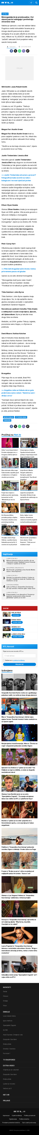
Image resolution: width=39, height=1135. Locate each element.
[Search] (36, 3)
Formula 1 (6, 1053)
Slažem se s (15, 660)
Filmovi (5, 996)
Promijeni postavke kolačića (11, 1122)
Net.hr (17, 434)
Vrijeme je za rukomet (11, 1070)
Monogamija (8, 417)
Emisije (5, 1001)
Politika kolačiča (24, 1119)
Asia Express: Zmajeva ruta (13, 1035)
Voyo (5, 1005)
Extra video (8, 1066)
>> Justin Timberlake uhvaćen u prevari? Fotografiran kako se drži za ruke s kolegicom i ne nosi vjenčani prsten (19, 178)
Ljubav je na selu (9, 1084)
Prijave (6, 1101)
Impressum (6, 1115)
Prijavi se (19, 664)
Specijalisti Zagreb (9, 1025)
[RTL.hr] (7, 2)
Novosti (7, 987)
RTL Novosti (8, 646)
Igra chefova (7, 1021)
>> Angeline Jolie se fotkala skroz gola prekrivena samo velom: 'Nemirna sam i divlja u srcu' (18, 393)
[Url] (27, 51)
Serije (5, 991)
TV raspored (9, 1060)
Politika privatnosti (29, 1115)
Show (6, 608)
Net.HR (6, 1095)
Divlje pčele (7, 1044)
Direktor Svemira (9, 1049)
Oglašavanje (13, 1119)
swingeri (7, 420)
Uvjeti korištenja (17, 1115)
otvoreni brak (21, 417)
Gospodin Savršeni (10, 1039)
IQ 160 (5, 1030)
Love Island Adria (9, 1016)
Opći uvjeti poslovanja (29, 1122)
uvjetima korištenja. (19, 660)
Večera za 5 (7, 1088)
